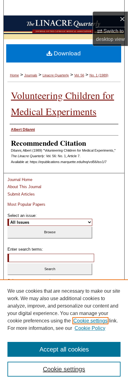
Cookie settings (90, 320)
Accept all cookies (64, 349)
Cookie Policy (90, 328)
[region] (64, 331)
